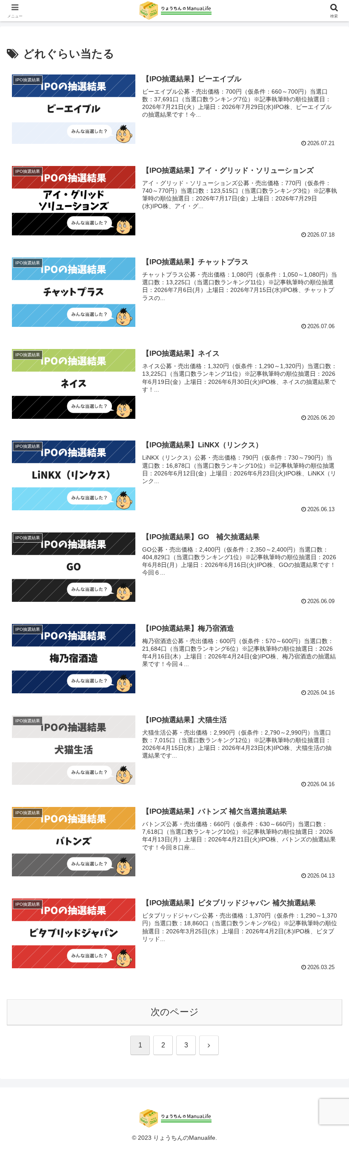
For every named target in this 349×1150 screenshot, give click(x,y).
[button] (322, 1089)
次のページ (175, 1012)
